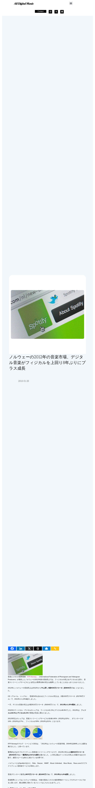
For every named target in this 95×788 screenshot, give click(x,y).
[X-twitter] (56, 11)
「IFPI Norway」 (32, 677)
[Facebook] (12, 649)
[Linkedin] (62, 11)
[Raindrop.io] (46, 649)
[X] (29, 649)
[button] (71, 3)
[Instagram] (50, 11)
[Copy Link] (55, 649)
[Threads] (38, 649)
